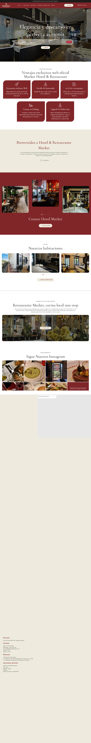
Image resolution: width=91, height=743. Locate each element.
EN (80, 5)
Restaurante (33, 5)
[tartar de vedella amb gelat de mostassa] (78, 371)
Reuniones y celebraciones (44, 5)
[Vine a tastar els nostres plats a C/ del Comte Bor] (34, 371)
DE (84, 5)
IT (82, 5)
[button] (24, 42)
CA (85, 5)
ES (78, 5)
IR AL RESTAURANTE (45, 328)
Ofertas (53, 5)
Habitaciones (26, 5)
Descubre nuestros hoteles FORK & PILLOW (45, 1)
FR (81, 5)
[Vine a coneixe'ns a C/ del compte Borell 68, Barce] (13, 371)
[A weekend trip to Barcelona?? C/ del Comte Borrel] (56, 371)
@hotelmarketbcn (45, 352)
